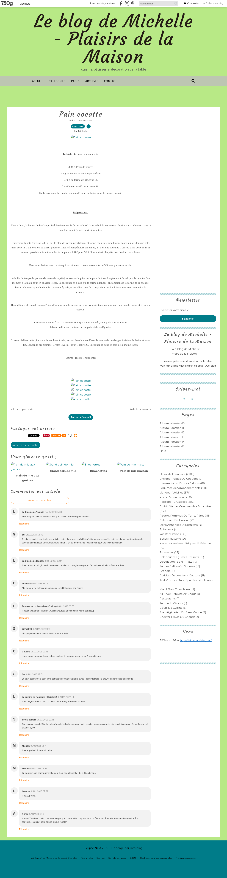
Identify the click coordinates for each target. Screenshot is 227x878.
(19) (182, 557)
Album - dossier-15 (172, 446)
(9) (177, 589)
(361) (176, 497)
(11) (167, 571)
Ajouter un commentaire (39, 500)
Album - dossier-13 (172, 437)
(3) (179, 617)
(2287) (177, 474)
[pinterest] (132, 3)
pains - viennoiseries (81, 119)
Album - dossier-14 (172, 441)
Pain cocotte (80, 114)
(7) (170, 598)
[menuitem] (37, 81)
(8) (180, 594)
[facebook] (121, 3)
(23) (169, 552)
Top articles (87, 858)
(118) (185, 515)
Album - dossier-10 (172, 423)
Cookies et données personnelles (156, 858)
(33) (173, 534)
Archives (91, 81)
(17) (178, 561)
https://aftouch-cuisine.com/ (196, 640)
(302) (177, 501)
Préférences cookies (185, 858)
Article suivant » (140, 409)
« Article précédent (24, 409)
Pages (75, 81)
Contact (110, 81)
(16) (180, 566)
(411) (183, 488)
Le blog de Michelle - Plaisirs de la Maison (113, 39)
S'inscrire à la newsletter (25, 444)
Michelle (184, 365)
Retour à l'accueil (81, 417)
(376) (175, 492)
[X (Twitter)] (126, 3)
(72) (177, 520)
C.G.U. (133, 858)
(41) (169, 529)
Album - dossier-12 (172, 432)
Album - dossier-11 (172, 428)
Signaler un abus (117, 858)
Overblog (136, 848)
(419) (183, 483)
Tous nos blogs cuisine (102, 3)
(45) (181, 524)
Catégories (57, 81)
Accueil (37, 81)
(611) (182, 478)
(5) (173, 603)
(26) (173, 538)
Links (163, 451)
